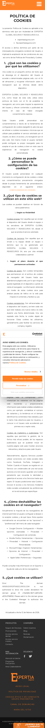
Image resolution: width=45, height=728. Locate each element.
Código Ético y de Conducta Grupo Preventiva (22, 698)
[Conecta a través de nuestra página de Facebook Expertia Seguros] (25, 656)
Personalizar (21, 385)
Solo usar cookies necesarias (22, 392)
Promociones (10, 631)
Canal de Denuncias (22, 704)
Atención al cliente (12, 658)
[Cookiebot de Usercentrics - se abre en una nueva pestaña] (32, 334)
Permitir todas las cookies (22, 379)
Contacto (9, 644)
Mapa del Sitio (22, 710)
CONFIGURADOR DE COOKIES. (22, 190)
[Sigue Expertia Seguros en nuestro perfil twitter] (30, 656)
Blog (25, 631)
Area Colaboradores (13, 667)
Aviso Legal (22, 686)
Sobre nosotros (29, 628)
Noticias (26, 634)
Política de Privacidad (22, 692)
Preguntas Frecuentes (10, 662)
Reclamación (28, 637)
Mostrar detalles (31, 372)
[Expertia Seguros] (8, 3)
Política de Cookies (17, 363)
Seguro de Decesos (13, 628)
